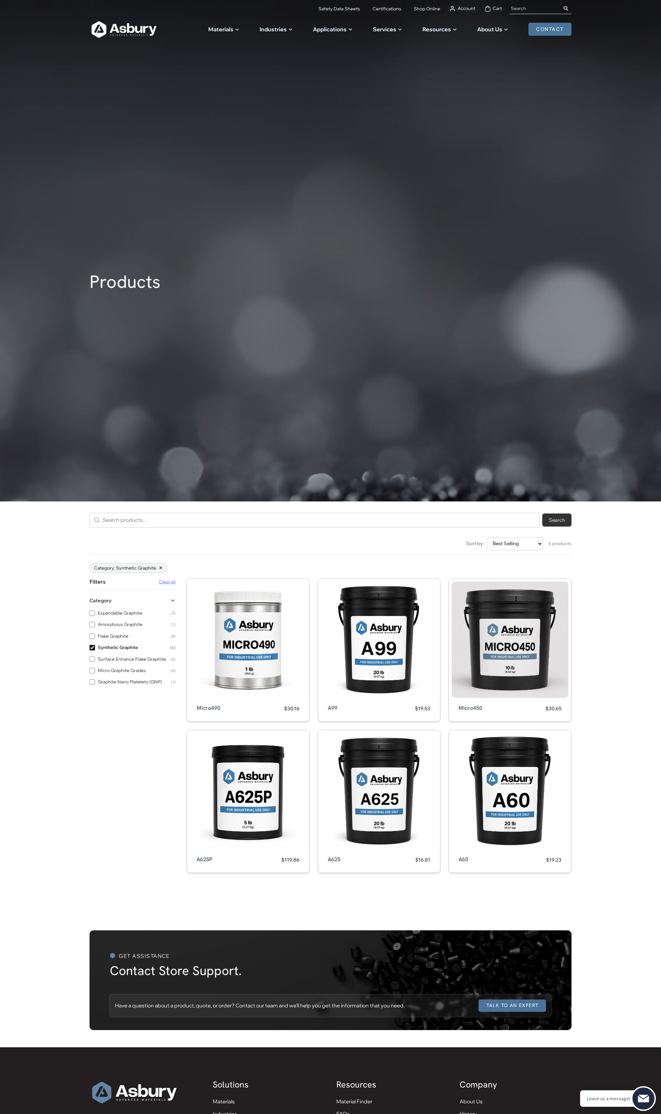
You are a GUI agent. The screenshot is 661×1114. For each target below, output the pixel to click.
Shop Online (427, 8)
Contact (550, 29)
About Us (489, 29)
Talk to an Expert (512, 1005)
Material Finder (354, 1101)
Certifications (387, 8)
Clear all (167, 581)
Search (557, 520)
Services (384, 29)
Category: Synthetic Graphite (125, 568)
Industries (273, 29)
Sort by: (475, 543)
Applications (330, 29)
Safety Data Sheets (339, 8)
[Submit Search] (565, 8)
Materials (220, 29)
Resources (436, 29)
